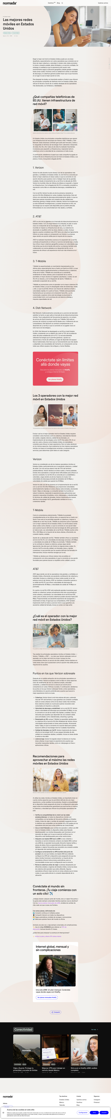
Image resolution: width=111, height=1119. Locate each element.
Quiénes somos (103, 3)
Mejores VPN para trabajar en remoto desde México (53, 1069)
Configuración (83, 1113)
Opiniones (82, 1064)
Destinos (79, 1102)
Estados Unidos (7, 33)
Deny (94, 1113)
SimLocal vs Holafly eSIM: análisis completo (84, 1069)
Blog (58, 3)
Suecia (24, 1064)
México (53, 1064)
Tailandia (62, 1105)
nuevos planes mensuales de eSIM (49, 903)
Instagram (97, 1100)
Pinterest (97, 1102)
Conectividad (16, 33)
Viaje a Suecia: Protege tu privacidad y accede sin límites (25, 1069)
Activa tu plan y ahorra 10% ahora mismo (48, 936)
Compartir (57, 1012)
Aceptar (104, 1113)
